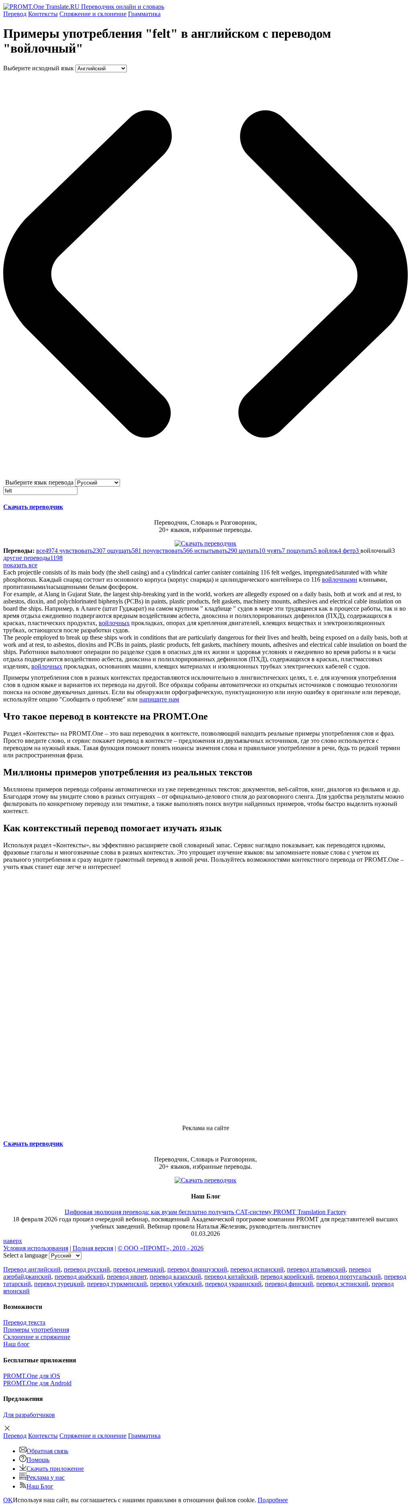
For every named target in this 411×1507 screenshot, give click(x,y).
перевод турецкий (59, 1283)
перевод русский (87, 1269)
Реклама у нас (45, 1477)
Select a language (25, 1255)
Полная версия (93, 1248)
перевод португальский (348, 1276)
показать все (20, 565)
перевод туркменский (117, 1283)
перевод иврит (126, 1276)
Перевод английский (32, 1269)
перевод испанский (257, 1269)
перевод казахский (175, 1276)
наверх (12, 1240)
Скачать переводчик (33, 506)
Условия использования (35, 1248)
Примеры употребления (36, 1329)
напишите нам (159, 699)
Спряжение (92, 13)
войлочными (339, 579)
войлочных (114, 623)
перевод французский (197, 1269)
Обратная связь (47, 1451)
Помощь (37, 1459)
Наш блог (16, 1344)
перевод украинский (233, 1283)
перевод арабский (79, 1276)
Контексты (43, 13)
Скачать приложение (55, 1468)
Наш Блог (39, 1486)
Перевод (14, 13)
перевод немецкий (138, 1269)
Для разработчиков (29, 1414)
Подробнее (273, 1500)
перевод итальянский (316, 1269)
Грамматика (144, 13)
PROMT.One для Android (37, 1383)
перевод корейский (286, 1276)
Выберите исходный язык (38, 68)
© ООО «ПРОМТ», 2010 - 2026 (160, 1248)
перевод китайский (230, 1276)
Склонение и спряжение (36, 1336)
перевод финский (289, 1283)
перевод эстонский (342, 1283)
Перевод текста (24, 1322)
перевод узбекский (176, 1283)
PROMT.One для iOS (31, 1375)
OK (8, 1500)
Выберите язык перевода (39, 482)
